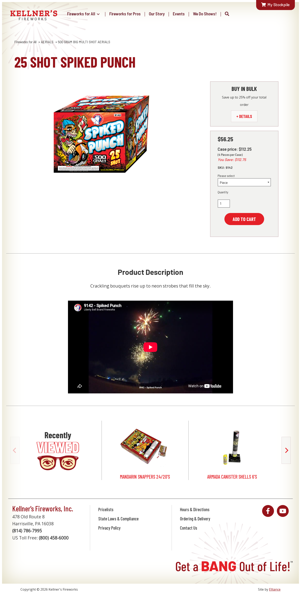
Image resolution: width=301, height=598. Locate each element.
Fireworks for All (81, 13)
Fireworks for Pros (125, 13)
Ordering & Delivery (195, 518)
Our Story (157, 13)
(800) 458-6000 (54, 538)
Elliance (275, 589)
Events (179, 13)
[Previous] (14, 450)
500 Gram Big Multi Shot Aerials (84, 42)
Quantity (223, 192)
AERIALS (47, 42)
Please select (226, 176)
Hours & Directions (194, 509)
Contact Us (188, 527)
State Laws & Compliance (118, 518)
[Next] (286, 450)
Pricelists (105, 509)
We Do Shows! (205, 13)
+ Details (244, 116)
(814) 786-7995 (27, 530)
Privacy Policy (109, 527)
